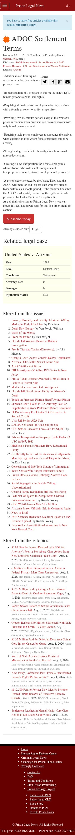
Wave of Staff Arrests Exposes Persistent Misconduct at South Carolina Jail (35, 658)
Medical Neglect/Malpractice (25, 601)
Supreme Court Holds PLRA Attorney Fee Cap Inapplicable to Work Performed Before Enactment (41, 406)
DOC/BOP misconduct (22, 580)
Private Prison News (42, 812)
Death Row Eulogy (22, 328)
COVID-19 (24, 631)
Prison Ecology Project (41, 789)
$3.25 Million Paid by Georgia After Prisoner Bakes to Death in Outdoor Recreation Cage (38, 591)
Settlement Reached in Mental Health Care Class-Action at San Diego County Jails (40, 712)
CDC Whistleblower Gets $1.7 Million (34, 504)
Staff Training (34, 685)
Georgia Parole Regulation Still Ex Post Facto (38, 492)
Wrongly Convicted (32, 766)
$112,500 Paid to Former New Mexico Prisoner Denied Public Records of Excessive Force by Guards (39, 693)
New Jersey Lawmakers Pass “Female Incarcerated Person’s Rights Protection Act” (41, 675)
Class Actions (49, 564)
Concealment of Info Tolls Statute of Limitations (40, 466)
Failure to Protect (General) (33, 618)
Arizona (17, 69)
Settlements (64, 66)
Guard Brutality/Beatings (50, 647)
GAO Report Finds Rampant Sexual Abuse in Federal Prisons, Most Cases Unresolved (38, 570)
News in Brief (19, 512)
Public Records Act (53, 702)
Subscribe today (26, 24)
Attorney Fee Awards (52, 560)
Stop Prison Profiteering (42, 785)
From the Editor (20, 337)
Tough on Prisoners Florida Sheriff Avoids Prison (40, 399)
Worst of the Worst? (23, 333)
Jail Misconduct (48, 614)
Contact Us (34, 772)
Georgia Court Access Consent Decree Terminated (40, 358)
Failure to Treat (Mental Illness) (39, 719)
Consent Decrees (32, 564)
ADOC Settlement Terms (26, 366)
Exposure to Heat (46, 597)
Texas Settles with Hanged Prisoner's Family (37, 471)
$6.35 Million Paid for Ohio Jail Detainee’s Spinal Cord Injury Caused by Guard (41, 641)
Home (24, 749)
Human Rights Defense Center (39, 753)
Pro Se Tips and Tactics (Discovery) (32, 349)
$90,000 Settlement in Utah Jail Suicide (34, 425)
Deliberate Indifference (52, 601)
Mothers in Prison (52, 685)
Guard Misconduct (29, 614)
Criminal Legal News (33, 757)
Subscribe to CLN (40, 799)
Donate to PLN (39, 808)
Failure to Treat (29, 597)
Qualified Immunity (34, 635)
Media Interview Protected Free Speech (34, 387)
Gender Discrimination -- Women (41, 66)
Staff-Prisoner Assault (27, 62)
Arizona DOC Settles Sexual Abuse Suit (35, 362)
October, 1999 (10, 58)
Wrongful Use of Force (35, 652)
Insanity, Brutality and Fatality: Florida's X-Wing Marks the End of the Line (40, 322)
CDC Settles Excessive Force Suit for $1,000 (37, 429)
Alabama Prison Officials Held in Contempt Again (41, 508)
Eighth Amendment (40, 631)
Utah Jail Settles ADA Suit (27, 420)
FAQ (30, 776)
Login (35, 229)
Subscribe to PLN (40, 795)
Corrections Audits (44, 580)
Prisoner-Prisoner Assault (54, 576)
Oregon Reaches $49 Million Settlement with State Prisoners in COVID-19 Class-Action (41, 625)
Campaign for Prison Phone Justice (41, 762)
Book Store (36, 803)
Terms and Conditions (40, 780)
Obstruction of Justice (48, 668)
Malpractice (30, 647)
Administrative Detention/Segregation (29, 723)
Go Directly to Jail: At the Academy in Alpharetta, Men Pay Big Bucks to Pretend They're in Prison (41, 456)
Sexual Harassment (48, 62)
